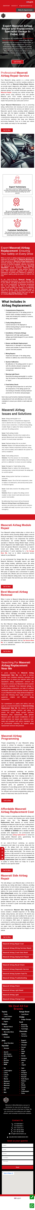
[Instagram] (2, 852)
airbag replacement (19, 835)
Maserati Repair (6, 92)
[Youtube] (2, 855)
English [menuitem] (18, 1198)
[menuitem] (29, 2)
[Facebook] (2, 849)
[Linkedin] (2, 858)
